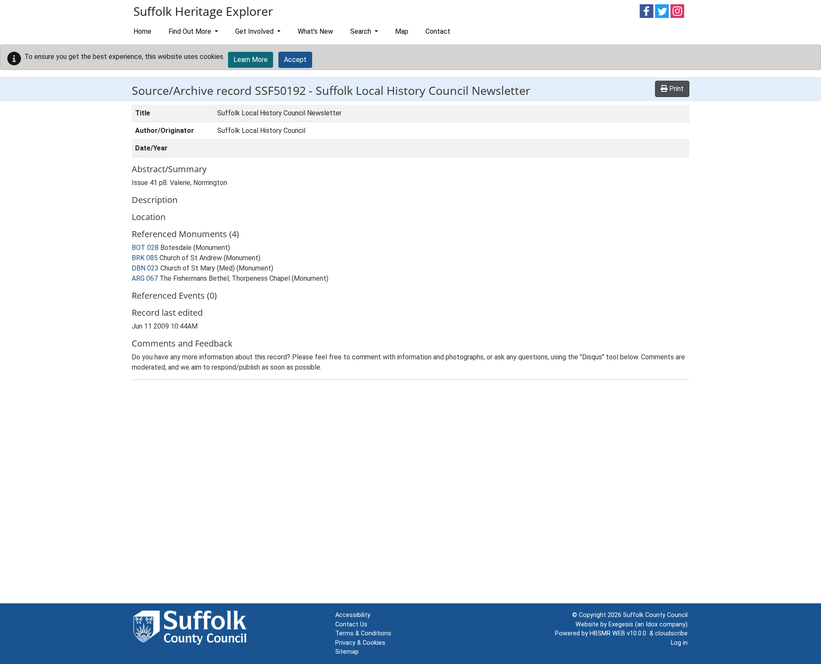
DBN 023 (145, 268)
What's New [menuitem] (315, 31)
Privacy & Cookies (360, 642)
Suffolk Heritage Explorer (203, 11)
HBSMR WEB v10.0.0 (620, 633)
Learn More (250, 60)
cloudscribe (671, 633)
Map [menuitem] (401, 31)
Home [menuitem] (142, 31)
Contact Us (351, 624)
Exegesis (620, 624)
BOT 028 (145, 248)
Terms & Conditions (363, 633)
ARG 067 (145, 278)
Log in (679, 642)
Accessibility (352, 615)
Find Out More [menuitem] (190, 31)
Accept (295, 60)
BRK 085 (145, 258)
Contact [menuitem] (437, 31)
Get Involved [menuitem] (255, 31)
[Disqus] (410, 493)
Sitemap (347, 651)
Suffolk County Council (655, 615)
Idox (652, 624)
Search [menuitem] (361, 31)
